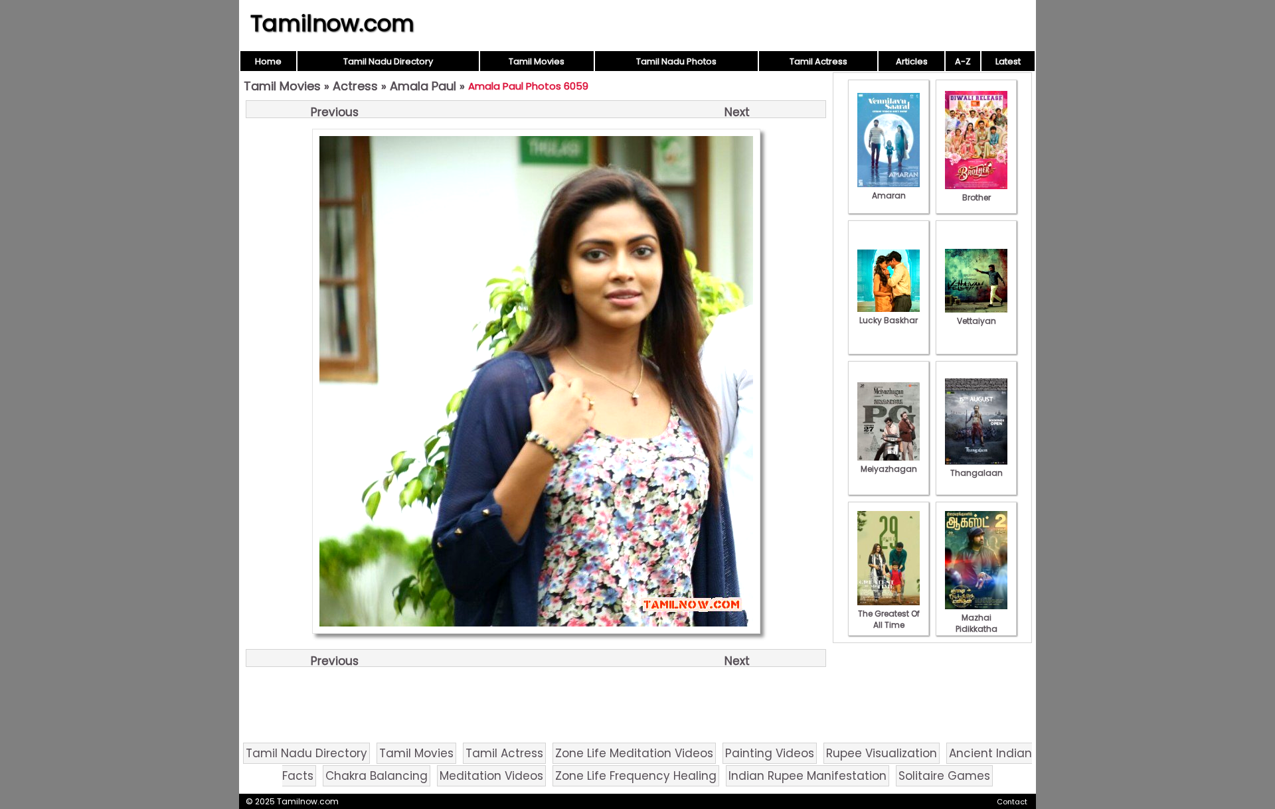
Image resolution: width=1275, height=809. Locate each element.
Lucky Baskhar (888, 320)
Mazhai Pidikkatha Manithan (976, 629)
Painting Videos (769, 753)
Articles (912, 61)
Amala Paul (423, 86)
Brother (976, 197)
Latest (1008, 61)
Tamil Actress (818, 61)
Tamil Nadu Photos (676, 61)
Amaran (889, 195)
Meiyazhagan (889, 469)
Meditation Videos (491, 776)
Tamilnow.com (332, 23)
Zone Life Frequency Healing (636, 776)
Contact (1012, 801)
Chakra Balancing (376, 776)
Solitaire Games (944, 776)
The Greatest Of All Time (889, 619)
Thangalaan (976, 472)
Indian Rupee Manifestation (807, 776)
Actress (355, 86)
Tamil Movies (536, 61)
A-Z (963, 61)
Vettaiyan (976, 321)
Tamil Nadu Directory (388, 61)
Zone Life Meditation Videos (634, 753)
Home (268, 61)
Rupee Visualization (881, 753)
